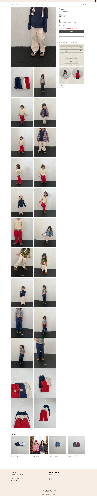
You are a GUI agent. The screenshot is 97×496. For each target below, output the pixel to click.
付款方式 (50, 478)
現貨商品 (35, 4)
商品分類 (30, 4)
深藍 (62, 16)
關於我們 (50, 474)
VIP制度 (50, 477)
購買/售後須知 (52, 494)
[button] (81, 4)
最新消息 (50, 479)
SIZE (59, 19)
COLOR (60, 14)
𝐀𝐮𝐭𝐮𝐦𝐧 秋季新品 (24, 4)
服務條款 (43, 494)
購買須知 (50, 475)
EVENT (47, 4)
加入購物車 (71, 31)
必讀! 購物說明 (41, 4)
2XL (68, 20)
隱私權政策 (48, 494)
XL (65, 20)
